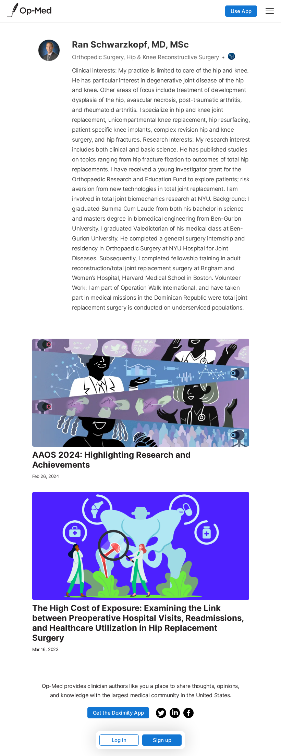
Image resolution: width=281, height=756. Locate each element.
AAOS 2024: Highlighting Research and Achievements (111, 460)
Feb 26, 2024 (45, 476)
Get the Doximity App (118, 712)
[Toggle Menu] (269, 11)
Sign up (162, 740)
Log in (119, 740)
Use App (241, 11)
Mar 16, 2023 (45, 649)
